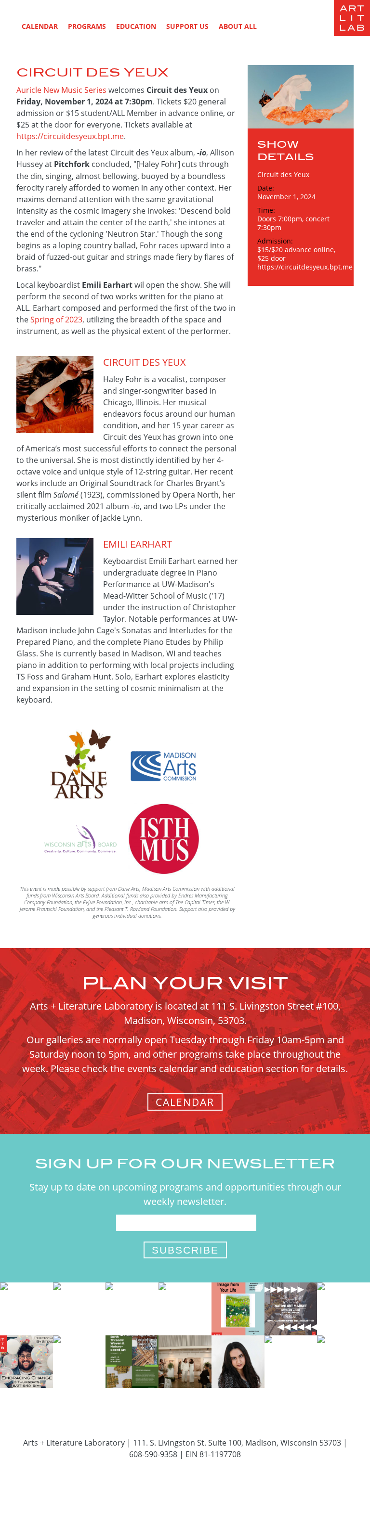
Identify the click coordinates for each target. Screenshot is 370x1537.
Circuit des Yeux (144, 362)
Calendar (40, 26)
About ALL (238, 26)
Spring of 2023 (56, 319)
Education (136, 26)
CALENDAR (185, 1102)
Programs (87, 26)
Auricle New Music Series (61, 90)
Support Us (187, 26)
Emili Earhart (137, 544)
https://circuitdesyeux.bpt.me (70, 136)
